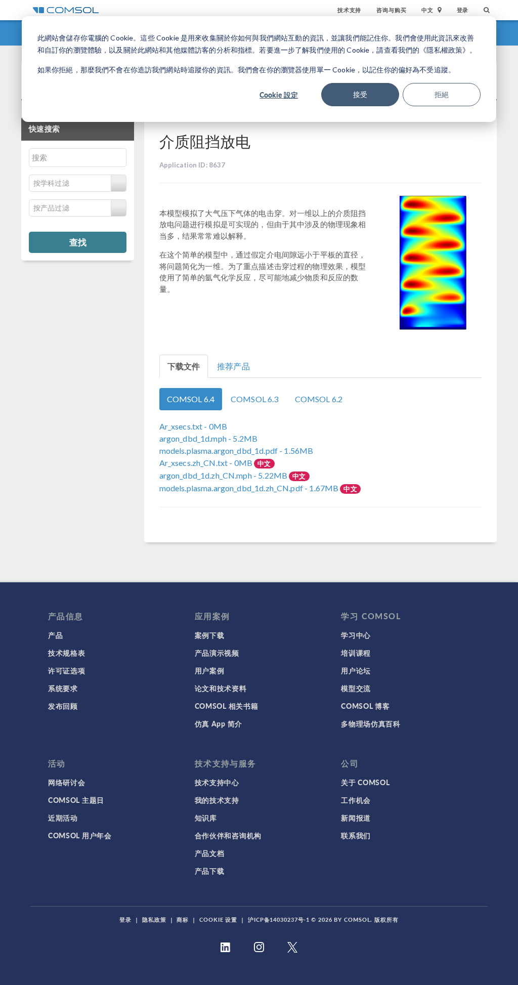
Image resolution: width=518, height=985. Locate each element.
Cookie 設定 (279, 95)
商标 (183, 919)
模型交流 (356, 688)
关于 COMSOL (365, 782)
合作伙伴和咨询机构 (228, 835)
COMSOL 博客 (365, 706)
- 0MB (193, 426)
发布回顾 (63, 706)
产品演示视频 (217, 653)
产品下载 (210, 871)
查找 (78, 242)
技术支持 (349, 10)
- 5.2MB (208, 438)
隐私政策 (154, 919)
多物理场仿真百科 (371, 723)
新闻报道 (356, 817)
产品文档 (210, 853)
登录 (463, 10)
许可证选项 (66, 670)
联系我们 (356, 835)
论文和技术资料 (221, 688)
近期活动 (63, 817)
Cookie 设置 (218, 919)
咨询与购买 (391, 10)
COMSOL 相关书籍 (226, 706)
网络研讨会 (66, 782)
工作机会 (356, 800)
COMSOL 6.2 (319, 399)
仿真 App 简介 (218, 723)
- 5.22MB (224, 475)
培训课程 (356, 653)
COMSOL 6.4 (191, 399)
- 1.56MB (236, 450)
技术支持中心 (217, 782)
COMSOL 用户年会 (80, 835)
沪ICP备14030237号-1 (279, 919)
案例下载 (210, 635)
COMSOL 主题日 (76, 800)
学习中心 (356, 635)
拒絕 (442, 94)
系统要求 (63, 688)
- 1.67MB (249, 488)
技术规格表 (66, 653)
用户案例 (210, 670)
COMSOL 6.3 (255, 399)
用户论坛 (356, 670)
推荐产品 (233, 366)
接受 (360, 94)
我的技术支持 (217, 800)
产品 (55, 635)
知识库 (206, 817)
